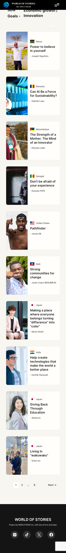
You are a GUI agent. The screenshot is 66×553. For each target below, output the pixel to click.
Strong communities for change (42, 273)
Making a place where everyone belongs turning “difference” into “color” (42, 318)
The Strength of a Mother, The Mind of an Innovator (43, 138)
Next (52, 484)
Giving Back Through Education (39, 408)
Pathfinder (38, 228)
